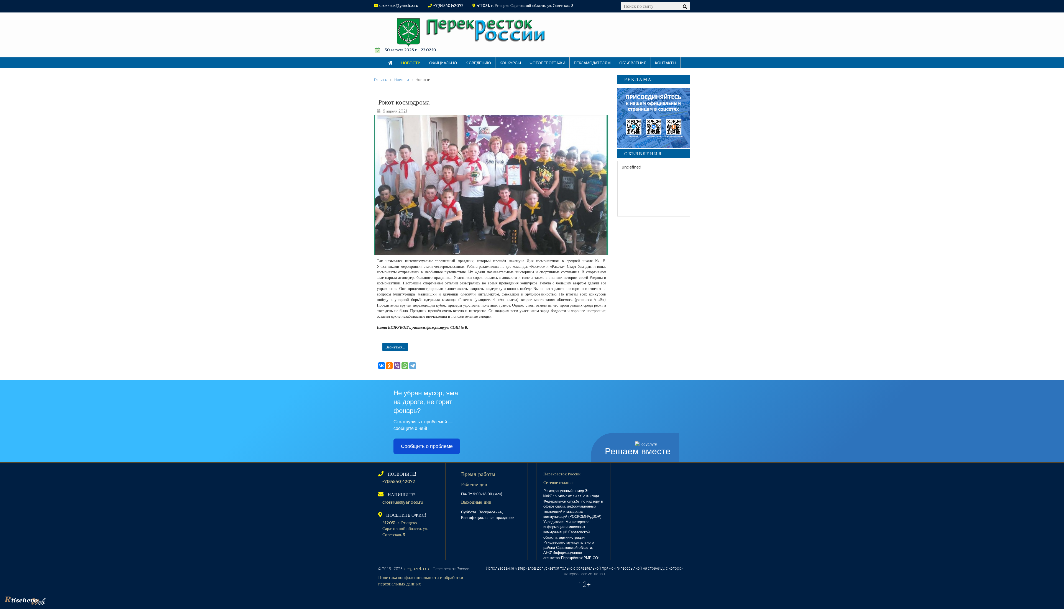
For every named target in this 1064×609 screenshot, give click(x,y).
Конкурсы (510, 62)
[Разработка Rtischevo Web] (53, 599)
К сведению (478, 62)
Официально (443, 62)
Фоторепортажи (547, 62)
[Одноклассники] (389, 365)
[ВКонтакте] (381, 365)
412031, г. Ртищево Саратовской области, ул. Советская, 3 (405, 528)
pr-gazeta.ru (416, 568)
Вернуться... (395, 347)
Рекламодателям (592, 62)
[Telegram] (412, 365)
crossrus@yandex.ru (398, 5)
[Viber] (397, 365)
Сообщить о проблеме (427, 446)
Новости (411, 62)
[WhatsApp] (404, 365)
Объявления (632, 62)
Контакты (665, 62)
